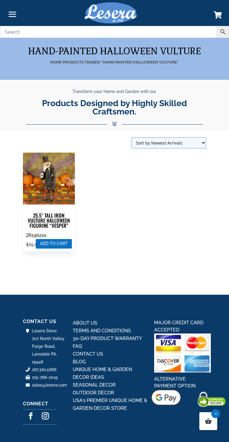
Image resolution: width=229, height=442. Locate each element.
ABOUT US (85, 323)
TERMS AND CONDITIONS (102, 331)
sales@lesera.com (49, 385)
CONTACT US (88, 354)
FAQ (77, 346)
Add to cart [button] (54, 243)
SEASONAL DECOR (94, 385)
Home (56, 62)
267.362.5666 (44, 369)
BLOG (79, 362)
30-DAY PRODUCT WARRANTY (107, 338)
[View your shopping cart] (218, 16)
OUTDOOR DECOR (93, 393)
